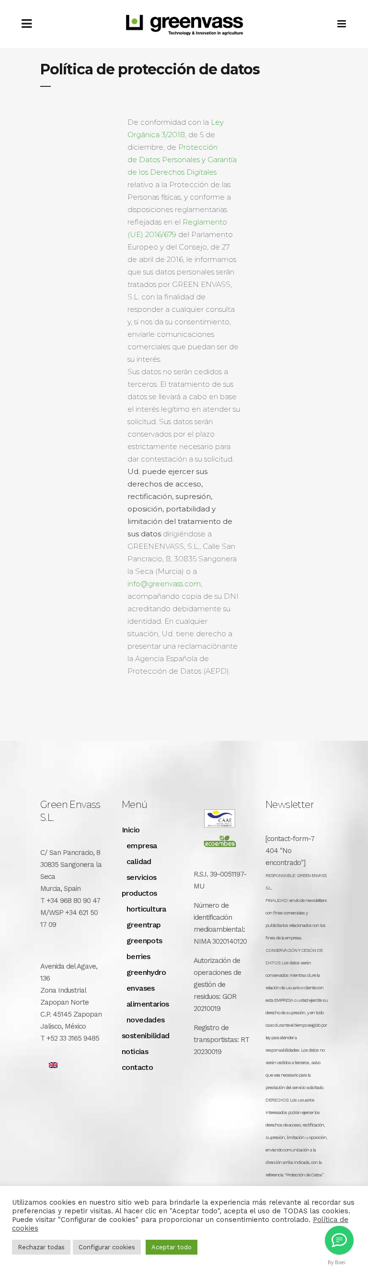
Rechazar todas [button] (41, 1247)
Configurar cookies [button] (107, 1247)
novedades (145, 1019)
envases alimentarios (147, 996)
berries (138, 956)
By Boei (336, 1262)
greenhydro (146, 972)
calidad (138, 861)
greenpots (144, 940)
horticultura (146, 908)
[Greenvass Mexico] (339, 1240)
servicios (141, 877)
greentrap (143, 924)
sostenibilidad (146, 1035)
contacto (137, 1067)
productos (139, 893)
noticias (135, 1051)
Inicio (130, 829)
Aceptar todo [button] (171, 1247)
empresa (141, 845)
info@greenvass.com (164, 583)
